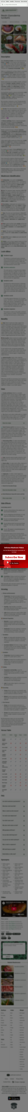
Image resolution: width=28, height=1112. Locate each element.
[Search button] (2, 4)
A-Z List (3, 1)
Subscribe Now (14, 557)
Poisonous (17, 1)
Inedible (12, 1)
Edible (7, 1)
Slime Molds (24, 1)
